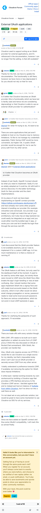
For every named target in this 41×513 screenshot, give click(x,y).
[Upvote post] (35, 64)
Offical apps (33, 4)
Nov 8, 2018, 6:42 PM (28, 71)
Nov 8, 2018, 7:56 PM (26, 93)
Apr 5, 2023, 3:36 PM (28, 416)
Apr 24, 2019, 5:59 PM (30, 330)
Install (36, 11)
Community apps (31, 6)
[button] (3, 510)
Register (7, 496)
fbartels (6, 163)
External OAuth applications (24, 167)
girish (6, 93)
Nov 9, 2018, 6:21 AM (29, 163)
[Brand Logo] (4, 7)
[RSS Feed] (25, 32)
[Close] (37, 452)
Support (14, 29)
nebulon (6, 71)
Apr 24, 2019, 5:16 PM (20, 312)
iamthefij (7, 45)
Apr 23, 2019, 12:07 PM (20, 242)
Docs (36, 9)
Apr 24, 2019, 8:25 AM (28, 267)
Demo (29, 9)
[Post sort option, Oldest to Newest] (4, 39)
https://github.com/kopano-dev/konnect (18, 203)
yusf (5, 242)
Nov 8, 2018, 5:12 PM (14, 48)
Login (14, 496)
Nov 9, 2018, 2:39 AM (30, 122)
